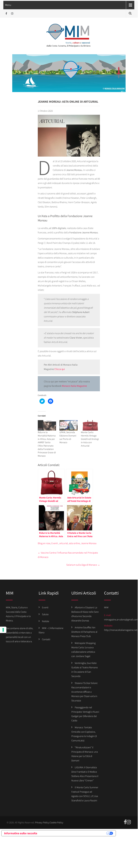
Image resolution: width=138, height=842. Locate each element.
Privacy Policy (42, 822)
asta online (74, 543)
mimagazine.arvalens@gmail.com (121, 619)
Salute (45, 614)
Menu (8, 5)
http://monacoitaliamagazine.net (120, 630)
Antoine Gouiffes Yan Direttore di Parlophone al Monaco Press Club (84, 632)
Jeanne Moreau (89, 543)
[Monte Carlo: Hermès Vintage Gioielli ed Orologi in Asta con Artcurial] (90, 425)
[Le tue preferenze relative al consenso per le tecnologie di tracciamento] (3, 630)
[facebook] (6, 13)
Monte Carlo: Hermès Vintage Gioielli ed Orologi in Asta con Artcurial (90, 439)
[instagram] (12, 13)
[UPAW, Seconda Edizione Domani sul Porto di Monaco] (68, 425)
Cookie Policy (56, 822)
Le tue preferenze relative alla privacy (73, 833)
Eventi (54, 543)
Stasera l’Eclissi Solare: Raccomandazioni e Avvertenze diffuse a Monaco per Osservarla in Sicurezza (84, 691)
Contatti (46, 639)
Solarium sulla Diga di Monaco (83, 564)
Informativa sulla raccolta (20, 833)
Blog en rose (44, 543)
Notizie (45, 621)
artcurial (63, 543)
